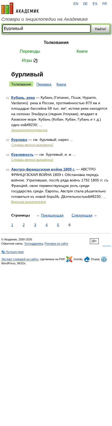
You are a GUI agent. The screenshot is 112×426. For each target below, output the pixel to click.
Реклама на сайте (56, 243)
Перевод (43, 84)
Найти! (100, 29)
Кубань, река (23, 97)
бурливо (19, 139)
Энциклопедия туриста (29, 130)
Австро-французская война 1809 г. (43, 169)
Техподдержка (33, 243)
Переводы (30, 51)
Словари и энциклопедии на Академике (44, 19)
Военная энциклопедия (28, 202)
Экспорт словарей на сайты (19, 259)
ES (95, 4)
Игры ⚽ (30, 60)
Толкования (56, 42)
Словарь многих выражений (32, 145)
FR (104, 4)
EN (75, 4)
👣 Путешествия (12, 251)
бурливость (22, 154)
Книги (82, 51)
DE (85, 4)
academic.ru (20, 8)
